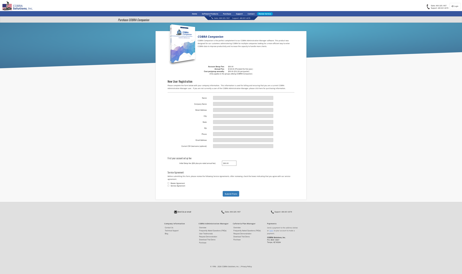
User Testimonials (206, 233)
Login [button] (456, 6)
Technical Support (172, 230)
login (271, 230)
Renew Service (265, 14)
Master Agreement (178, 183)
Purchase (227, 14)
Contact (251, 14)
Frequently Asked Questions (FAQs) (213, 230)
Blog (166, 233)
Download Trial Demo (207, 239)
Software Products (210, 14)
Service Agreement (178, 186)
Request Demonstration (208, 236)
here (261, 88)
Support (239, 14)
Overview (202, 227)
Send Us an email (184, 212)
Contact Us (169, 227)
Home (194, 14)
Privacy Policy (246, 266)
